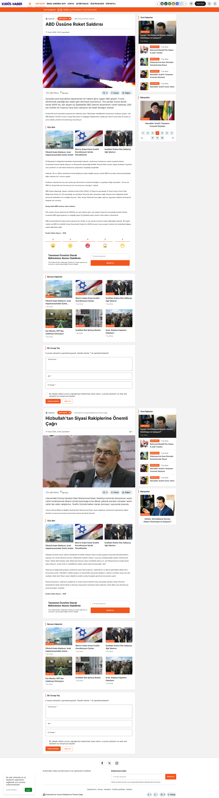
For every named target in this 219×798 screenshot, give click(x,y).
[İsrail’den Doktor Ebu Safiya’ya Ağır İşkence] (118, 143)
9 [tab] (157, 138)
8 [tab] (152, 138)
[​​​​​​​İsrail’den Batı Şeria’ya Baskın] (89, 323)
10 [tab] (162, 138)
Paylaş (172, 794)
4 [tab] (157, 133)
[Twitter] (109, 763)
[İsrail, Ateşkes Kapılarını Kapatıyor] (119, 323)
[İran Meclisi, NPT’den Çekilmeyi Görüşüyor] (59, 323)
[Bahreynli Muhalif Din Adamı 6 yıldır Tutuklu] (157, 50)
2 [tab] (147, 133)
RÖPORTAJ (145, 32)
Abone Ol (110, 263)
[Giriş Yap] (215, 3)
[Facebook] (102, 763)
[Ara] (209, 3)
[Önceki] (157, 3)
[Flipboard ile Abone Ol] (64, 93)
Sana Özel (200, 4)
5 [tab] (162, 133)
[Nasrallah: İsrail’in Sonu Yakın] (157, 86)
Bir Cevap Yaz (53, 348)
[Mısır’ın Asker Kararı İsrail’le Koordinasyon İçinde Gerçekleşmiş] (89, 143)
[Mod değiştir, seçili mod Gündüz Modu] (191, 3)
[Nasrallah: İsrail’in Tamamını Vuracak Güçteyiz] (157, 74)
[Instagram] (117, 763)
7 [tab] (171, 133)
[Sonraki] (185, 3)
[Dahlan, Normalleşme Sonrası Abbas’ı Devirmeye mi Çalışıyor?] (157, 510)
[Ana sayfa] (30, 4)
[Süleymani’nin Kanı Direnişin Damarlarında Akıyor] (157, 62)
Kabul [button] (28, 790)
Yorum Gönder (53, 401)
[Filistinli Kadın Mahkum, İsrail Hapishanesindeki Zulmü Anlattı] (59, 143)
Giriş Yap (67, 401)
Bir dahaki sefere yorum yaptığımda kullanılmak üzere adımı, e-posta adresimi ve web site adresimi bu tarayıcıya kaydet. (88, 395)
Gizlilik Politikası (11, 790)
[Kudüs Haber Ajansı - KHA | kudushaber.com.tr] (12, 3)
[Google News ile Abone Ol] (52, 93)
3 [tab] (152, 133)
